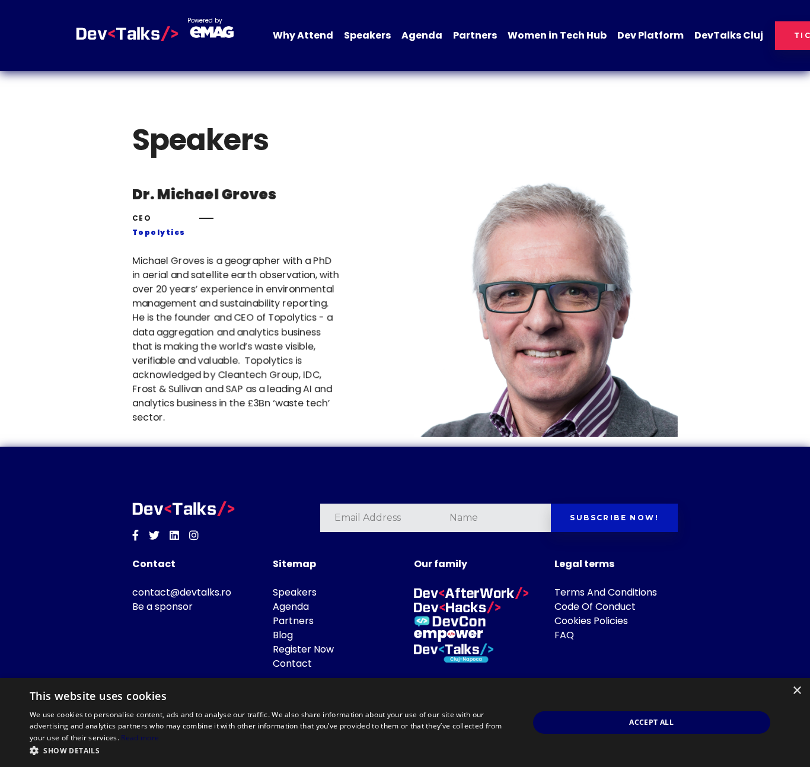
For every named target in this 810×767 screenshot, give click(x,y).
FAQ (564, 635)
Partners (475, 35)
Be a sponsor (162, 606)
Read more (140, 738)
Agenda (421, 35)
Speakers (367, 35)
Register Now (303, 649)
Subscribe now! (614, 517)
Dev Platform (650, 35)
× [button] (796, 690)
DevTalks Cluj (728, 35)
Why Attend (303, 35)
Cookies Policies (591, 621)
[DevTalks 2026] (127, 33)
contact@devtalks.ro (181, 592)
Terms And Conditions (605, 592)
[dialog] (405, 722)
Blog (283, 635)
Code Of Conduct (595, 606)
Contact (292, 663)
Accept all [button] (651, 722)
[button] (272, 751)
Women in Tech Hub (557, 35)
